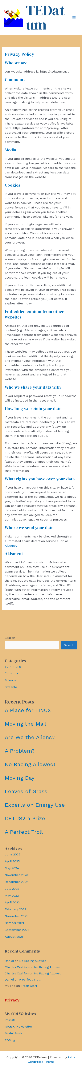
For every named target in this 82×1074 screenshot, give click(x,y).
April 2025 (12, 861)
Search (10, 638)
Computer (12, 673)
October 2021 (14, 923)
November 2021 (16, 916)
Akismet (11, 545)
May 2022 (12, 895)
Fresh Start (29, 986)
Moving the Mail (25, 724)
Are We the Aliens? (30, 737)
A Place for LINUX (28, 710)
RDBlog (10, 1040)
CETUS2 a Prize (25, 818)
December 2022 (16, 882)
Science (10, 680)
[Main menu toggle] (74, 17)
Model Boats (14, 1033)
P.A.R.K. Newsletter (18, 1026)
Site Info (11, 687)
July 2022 (12, 888)
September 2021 (17, 930)
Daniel (9, 961)
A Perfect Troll (24, 832)
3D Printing (13, 666)
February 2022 (15, 909)
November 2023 (16, 875)
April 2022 (12, 902)
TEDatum (45, 17)
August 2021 (14, 936)
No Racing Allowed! (30, 764)
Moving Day (19, 778)
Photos (10, 1019)
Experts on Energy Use (35, 805)
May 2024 (12, 868)
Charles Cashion (17, 967)
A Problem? (20, 751)
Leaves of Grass (26, 791)
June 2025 (12, 854)
